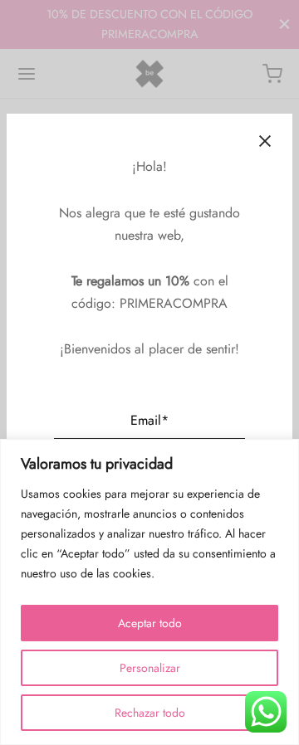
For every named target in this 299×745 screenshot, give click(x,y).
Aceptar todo (150, 623)
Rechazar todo (150, 712)
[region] (149, 592)
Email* (149, 420)
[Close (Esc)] (265, 141)
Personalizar (150, 668)
